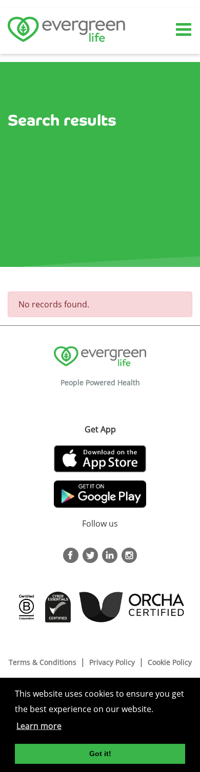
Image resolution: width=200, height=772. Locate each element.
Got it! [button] (100, 753)
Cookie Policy (170, 662)
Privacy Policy (112, 662)
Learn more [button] (39, 726)
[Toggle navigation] (184, 29)
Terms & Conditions (42, 662)
